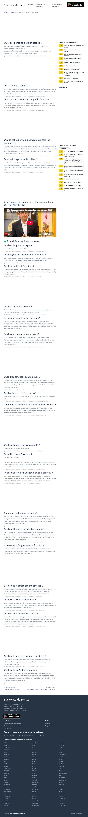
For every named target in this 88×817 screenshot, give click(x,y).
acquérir (34, 798)
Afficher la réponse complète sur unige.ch (32, 276)
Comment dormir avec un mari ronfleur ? (72, 50)
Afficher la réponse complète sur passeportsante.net (34, 55)
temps (61, 761)
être (33, 747)
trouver (61, 757)
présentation (63, 773)
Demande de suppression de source (13, 55)
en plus (61, 743)
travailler (61, 794)
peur (60, 801)
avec (60, 791)
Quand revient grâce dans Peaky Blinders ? (72, 54)
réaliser (34, 778)
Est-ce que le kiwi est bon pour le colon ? (72, 59)
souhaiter (62, 778)
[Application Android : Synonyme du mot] (75, 4)
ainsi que (62, 798)
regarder (34, 794)
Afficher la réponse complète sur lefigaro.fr (32, 331)
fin (60, 768)
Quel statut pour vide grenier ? (72, 66)
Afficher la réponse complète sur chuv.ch (31, 483)
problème (7, 750)
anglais (6, 745)
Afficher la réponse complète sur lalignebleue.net (33, 556)
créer (5, 752)
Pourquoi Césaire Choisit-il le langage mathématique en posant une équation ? (74, 74)
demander (35, 752)
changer (34, 771)
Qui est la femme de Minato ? (72, 69)
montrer (61, 766)
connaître (7, 784)
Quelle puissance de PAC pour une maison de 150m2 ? (73, 155)
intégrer (61, 782)
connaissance (36, 787)
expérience (62, 754)
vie (60, 775)
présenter (7, 782)
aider (5, 778)
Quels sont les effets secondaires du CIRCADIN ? (73, 175)
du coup (6, 771)
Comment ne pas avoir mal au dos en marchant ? (41, 690)
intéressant (62, 780)
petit (5, 764)
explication (7, 791)
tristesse (34, 796)
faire (5, 743)
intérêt (6, 801)
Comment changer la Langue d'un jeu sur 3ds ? (74, 46)
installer (34, 759)
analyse (61, 764)
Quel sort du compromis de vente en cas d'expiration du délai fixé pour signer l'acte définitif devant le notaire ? (74, 161)
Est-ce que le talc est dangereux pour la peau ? (74, 166)
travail (61, 750)
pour (33, 750)
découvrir (34, 780)
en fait (61, 759)
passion (61, 803)
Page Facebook (50, 726)
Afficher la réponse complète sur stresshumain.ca (34, 666)
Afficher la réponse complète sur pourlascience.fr (33, 262)
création (6, 798)
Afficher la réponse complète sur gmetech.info (33, 542)
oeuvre (61, 771)
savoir (33, 766)
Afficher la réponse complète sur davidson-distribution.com (35, 401)
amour (6, 757)
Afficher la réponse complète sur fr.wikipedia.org (33, 610)
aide (5, 775)
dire (33, 757)
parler (60, 789)
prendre (34, 754)
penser (34, 791)
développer (7, 768)
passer (61, 796)
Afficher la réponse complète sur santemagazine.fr (34, 389)
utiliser (6, 766)
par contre (35, 789)
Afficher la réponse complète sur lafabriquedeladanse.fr (35, 156)
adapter (6, 803)
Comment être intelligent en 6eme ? (73, 151)
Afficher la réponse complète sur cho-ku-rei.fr (32, 450)
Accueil (30, 4)
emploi (61, 787)
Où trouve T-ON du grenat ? (71, 78)
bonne (33, 773)
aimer (33, 761)
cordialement (35, 743)
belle (5, 780)
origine (34, 768)
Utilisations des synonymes (40, 5)
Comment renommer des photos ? (73, 182)
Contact (47, 723)
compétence (62, 805)
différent (34, 775)
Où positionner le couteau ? (12, 690)
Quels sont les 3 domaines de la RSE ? (73, 171)
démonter (34, 784)
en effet (61, 745)
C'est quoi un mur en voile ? (71, 179)
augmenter (7, 759)
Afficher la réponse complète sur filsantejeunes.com (34, 469)
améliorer (7, 796)
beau (5, 787)
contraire (6, 747)
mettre (33, 745)
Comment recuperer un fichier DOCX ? (73, 189)
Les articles (7, 728)
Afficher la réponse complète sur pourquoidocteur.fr (34, 96)
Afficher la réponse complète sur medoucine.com (33, 110)
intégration (35, 782)
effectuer (61, 784)
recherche (7, 789)
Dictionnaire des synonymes (57, 5)
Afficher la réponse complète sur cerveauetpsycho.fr (34, 626)
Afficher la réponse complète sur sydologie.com (33, 525)
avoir (60, 747)
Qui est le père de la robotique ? (72, 185)
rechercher (35, 803)
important (7, 754)
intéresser (7, 773)
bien (60, 752)
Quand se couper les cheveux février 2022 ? (73, 82)
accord (6, 805)
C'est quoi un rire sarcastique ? (72, 62)
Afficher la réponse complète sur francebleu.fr (33, 172)
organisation (35, 805)
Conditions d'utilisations (76, 813)
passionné (35, 801)
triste (5, 794)
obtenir (34, 764)
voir (5, 761)
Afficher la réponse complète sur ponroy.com (32, 596)
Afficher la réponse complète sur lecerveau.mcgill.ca (34, 314)
